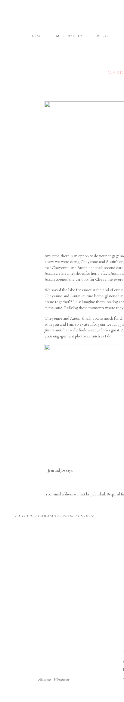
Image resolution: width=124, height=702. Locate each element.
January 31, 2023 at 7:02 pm (68, 475)
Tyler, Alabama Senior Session (56, 516)
